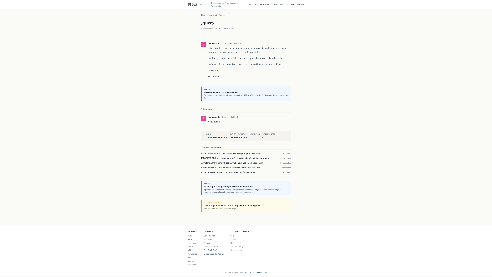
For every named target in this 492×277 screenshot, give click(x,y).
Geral (255, 4)
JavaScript (192, 254)
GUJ (203, 15)
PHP (293, 4)
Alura (232, 236)
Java (248, 4)
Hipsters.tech (236, 250)
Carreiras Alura (210, 236)
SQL (282, 4)
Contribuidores (256, 272)
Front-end (212, 15)
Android (300, 4)
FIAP (232, 243)
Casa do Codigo (237, 246)
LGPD (266, 272)
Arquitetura (192, 265)
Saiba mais (244, 272)
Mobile (275, 4)
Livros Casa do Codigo (214, 254)
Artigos (207, 243)
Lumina (233, 239)
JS (287, 4)
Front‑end (265, 4)
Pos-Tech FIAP (210, 250)
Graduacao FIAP (211, 246)
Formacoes (209, 239)
